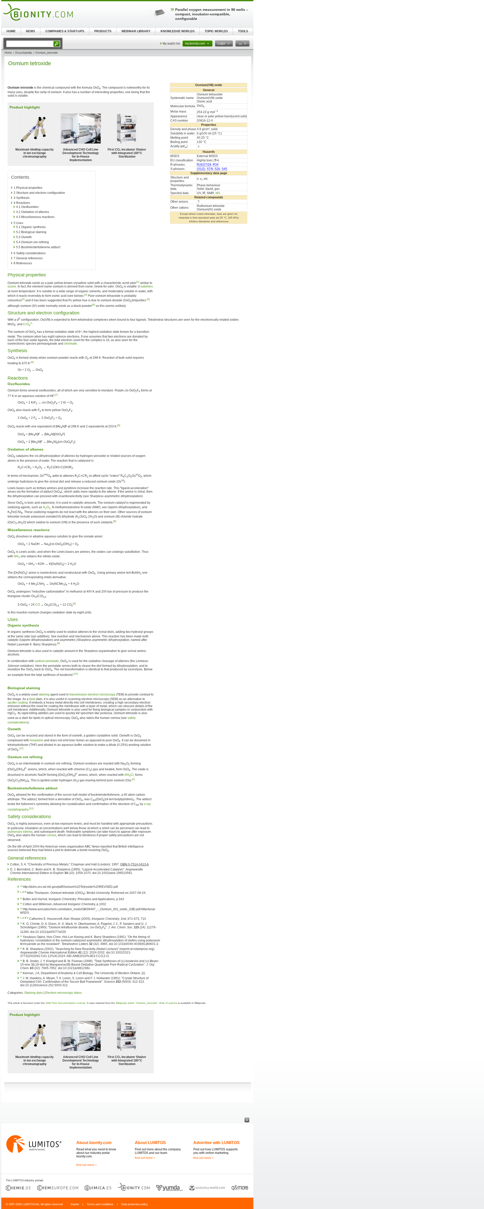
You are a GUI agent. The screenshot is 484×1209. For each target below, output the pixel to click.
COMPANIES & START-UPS (64, 31)
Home (8, 52)
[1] (137, 281)
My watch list (171, 43)
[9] (58, 643)
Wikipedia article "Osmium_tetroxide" (137, 1003)
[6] (32, 362)
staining (44, 694)
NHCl (129, 775)
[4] (148, 299)
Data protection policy (134, 1204)
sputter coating (18, 702)
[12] (31, 808)
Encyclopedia (23, 52)
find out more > (86, 1165)
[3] (23, 299)
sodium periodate (47, 661)
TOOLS (243, 31)
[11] (21, 748)
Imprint (75, 1204)
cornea (51, 835)
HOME (11, 31)
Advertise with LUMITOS (216, 1143)
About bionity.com (93, 1143)
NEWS (30, 31)
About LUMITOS (150, 1143)
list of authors (169, 1003)
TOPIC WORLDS (216, 31)
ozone (12, 286)
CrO (28, 324)
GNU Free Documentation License (65, 1003)
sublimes (146, 286)
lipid (32, 699)
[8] (114, 521)
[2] (85, 294)
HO (46, 507)
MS (218, 193)
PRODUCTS (102, 31)
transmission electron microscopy (92, 694)
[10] (75, 673)
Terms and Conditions (100, 1204)
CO (37, 604)
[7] (56, 394)
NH (17, 556)
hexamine (36, 740)
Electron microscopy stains (63, 993)
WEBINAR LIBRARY (136, 31)
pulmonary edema (20, 831)
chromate (70, 343)
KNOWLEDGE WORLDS (178, 31)
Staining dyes (33, 993)
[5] (93, 304)
